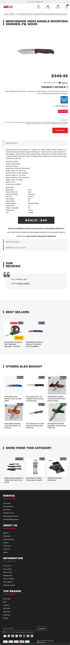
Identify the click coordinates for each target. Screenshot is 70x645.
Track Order (6, 509)
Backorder (61, 130)
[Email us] (5, 635)
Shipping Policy (7, 575)
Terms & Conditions (20, 632)
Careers (5, 552)
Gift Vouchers (7, 546)
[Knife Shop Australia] (8, 7)
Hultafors (5, 618)
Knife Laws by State (9, 585)
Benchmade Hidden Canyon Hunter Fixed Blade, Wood (56, 399)
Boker (5, 602)
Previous (64, 72)
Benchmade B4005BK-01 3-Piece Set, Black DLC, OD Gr (13, 480)
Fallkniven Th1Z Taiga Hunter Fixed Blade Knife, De (35, 426)
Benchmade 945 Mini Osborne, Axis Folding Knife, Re (57, 426)
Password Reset (8, 506)
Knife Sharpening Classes (11, 519)
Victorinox (6, 605)
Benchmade (6, 598)
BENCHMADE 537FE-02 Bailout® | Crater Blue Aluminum (34, 344)
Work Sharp (6, 608)
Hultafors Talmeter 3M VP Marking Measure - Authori (13, 344)
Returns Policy (7, 572)
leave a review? (24, 283)
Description (11, 143)
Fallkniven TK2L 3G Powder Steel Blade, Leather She (35, 399)
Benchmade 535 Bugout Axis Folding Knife (13, 399)
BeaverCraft (6, 611)
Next (66, 72)
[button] (60, 106)
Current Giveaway (8, 539)
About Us (6, 533)
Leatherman (6, 615)
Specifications (12, 242)
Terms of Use (7, 566)
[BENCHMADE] (64, 99)
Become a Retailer (8, 578)
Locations (6, 542)
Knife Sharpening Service (10, 516)
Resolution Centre (8, 513)
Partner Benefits (8, 582)
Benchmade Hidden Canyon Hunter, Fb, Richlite (12, 426)
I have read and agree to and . (19, 632)
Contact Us (6, 549)
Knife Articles (7, 536)
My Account (6, 503)
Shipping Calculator (15, 248)
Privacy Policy (7, 569)
